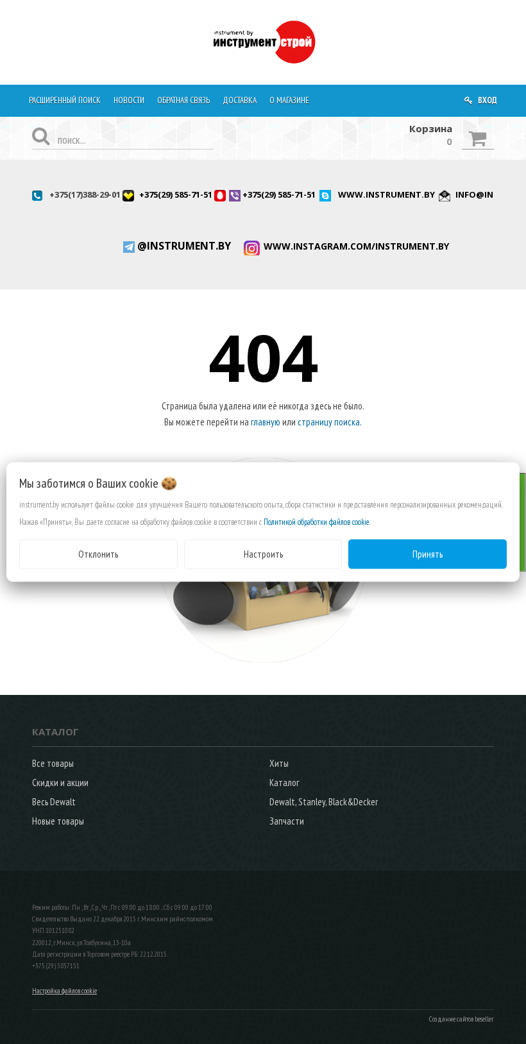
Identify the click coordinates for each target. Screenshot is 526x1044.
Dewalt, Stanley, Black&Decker (323, 802)
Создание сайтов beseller (461, 1018)
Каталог (284, 782)
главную (265, 422)
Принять (427, 553)
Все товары (53, 763)
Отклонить (98, 553)
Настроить (263, 553)
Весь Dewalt (54, 802)
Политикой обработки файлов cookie (316, 521)
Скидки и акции (60, 782)
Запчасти (286, 821)
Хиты (279, 763)
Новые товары (58, 821)
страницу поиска (329, 422)
